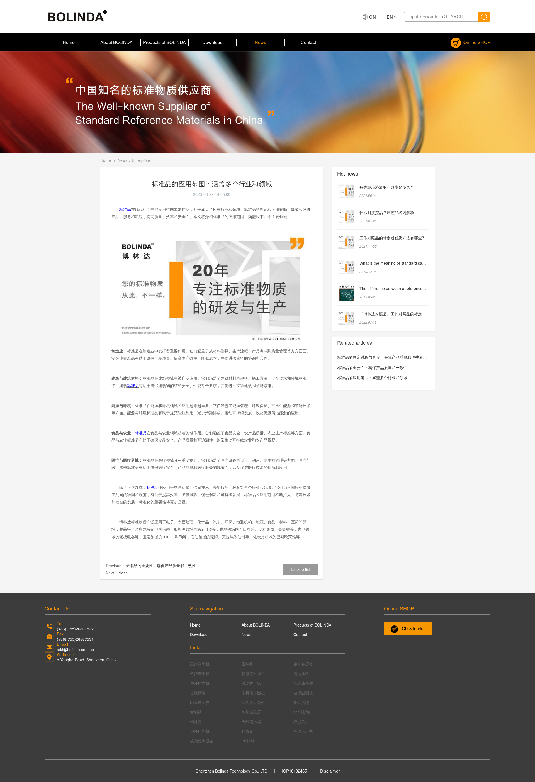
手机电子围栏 (253, 692)
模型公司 (301, 721)
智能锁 (196, 712)
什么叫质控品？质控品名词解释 (386, 212)
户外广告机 (200, 683)
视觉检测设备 (201, 741)
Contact (308, 42)
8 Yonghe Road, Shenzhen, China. (87, 659)
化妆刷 (247, 731)
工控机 (247, 664)
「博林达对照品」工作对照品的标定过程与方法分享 (404, 313)
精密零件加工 (253, 673)
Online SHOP (476, 42)
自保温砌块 (303, 692)
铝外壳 (196, 721)
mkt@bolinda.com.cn (75, 649)
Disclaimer (330, 771)
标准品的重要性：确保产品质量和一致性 (161, 565)
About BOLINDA (116, 42)
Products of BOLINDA (164, 42)
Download (212, 42)
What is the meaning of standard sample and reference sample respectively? (427, 263)
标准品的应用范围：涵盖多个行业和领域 (372, 377)
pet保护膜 (302, 712)
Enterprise (141, 160)
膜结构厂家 (251, 683)
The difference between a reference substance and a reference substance (424, 288)
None (123, 573)
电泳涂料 (301, 673)
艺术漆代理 (303, 683)
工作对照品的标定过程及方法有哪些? (391, 237)
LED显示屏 (199, 702)
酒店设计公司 (253, 702)
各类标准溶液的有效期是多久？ (386, 187)
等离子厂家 (303, 731)
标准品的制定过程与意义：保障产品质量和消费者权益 (384, 357)
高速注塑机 (200, 664)
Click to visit (413, 628)
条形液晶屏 (251, 712)
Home (69, 42)
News (260, 42)
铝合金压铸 (303, 664)
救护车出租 (200, 673)
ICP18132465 (294, 771)
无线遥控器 (251, 721)
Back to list (300, 569)
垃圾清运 (198, 692)
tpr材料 (248, 741)
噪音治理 (301, 702)
